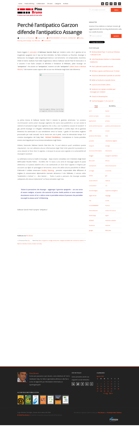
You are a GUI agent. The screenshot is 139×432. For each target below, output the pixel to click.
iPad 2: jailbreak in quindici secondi (102, 66)
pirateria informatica (95, 136)
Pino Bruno (31, 38)
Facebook (92, 225)
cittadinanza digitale (111, 141)
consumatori (92, 185)
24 (111, 388)
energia (107, 146)
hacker (107, 111)
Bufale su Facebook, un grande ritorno (103, 80)
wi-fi (90, 111)
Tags (96, 106)
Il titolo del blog (29, 4)
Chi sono (50, 4)
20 (97, 388)
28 (101, 391)
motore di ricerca (110, 210)
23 (108, 388)
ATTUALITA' (64, 38)
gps (106, 175)
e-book (107, 131)
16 (108, 386)
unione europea (93, 116)
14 (101, 386)
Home (20, 4)
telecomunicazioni (110, 166)
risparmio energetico (111, 190)
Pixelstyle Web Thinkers (114, 412)
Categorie (58, 4)
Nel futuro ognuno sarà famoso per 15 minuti (105, 71)
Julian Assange (27, 40)
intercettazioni (93, 210)
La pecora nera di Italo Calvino (101, 85)
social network (93, 180)
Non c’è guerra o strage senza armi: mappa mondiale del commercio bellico (61, 240)
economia (108, 170)
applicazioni (92, 121)
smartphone (92, 166)
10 (111, 384)
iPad (106, 136)
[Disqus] (51, 272)
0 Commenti (47, 40)
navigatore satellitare (111, 156)
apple (107, 215)
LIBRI (90, 131)
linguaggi (107, 195)
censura (107, 116)
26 (118, 388)
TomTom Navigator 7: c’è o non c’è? (102, 101)
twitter (91, 175)
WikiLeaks (108, 230)
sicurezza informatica (95, 151)
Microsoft (92, 161)
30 (108, 391)
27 (97, 391)
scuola (107, 200)
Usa (90, 200)
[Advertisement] (50, 221)
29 (104, 391)
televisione (108, 151)
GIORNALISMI (72, 38)
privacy (107, 121)
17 (111, 386)
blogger (91, 156)
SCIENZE (91, 220)
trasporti (91, 146)
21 (101, 388)
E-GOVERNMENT (93, 205)
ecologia (91, 170)
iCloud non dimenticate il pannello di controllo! (106, 75)
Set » (111, 393)
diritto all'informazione (95, 126)
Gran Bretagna (93, 190)
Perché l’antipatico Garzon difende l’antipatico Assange (49, 28)
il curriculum (32, 52)
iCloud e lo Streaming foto (100, 96)
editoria (107, 180)
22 (104, 388)
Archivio (65, 4)
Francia (107, 205)
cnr (106, 185)
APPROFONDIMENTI (54, 38)
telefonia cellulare (110, 220)
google (91, 230)
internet (107, 225)
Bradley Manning (47, 170)
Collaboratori (40, 4)
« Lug (105, 393)
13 (97, 386)
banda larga (92, 215)
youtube (91, 141)
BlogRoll (112, 106)
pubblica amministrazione (113, 126)
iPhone (107, 161)
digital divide (92, 195)
